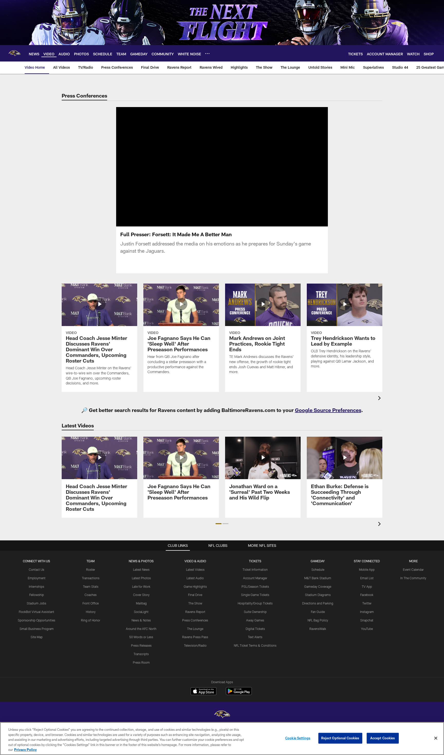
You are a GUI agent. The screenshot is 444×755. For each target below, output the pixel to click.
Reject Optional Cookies (340, 738)
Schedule (317, 569)
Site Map (37, 637)
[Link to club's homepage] (14, 53)
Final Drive (195, 594)
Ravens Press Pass (195, 637)
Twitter (367, 603)
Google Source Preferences (328, 410)
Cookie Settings (297, 738)
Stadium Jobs (36, 603)
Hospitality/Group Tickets (255, 603)
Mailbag (141, 603)
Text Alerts (255, 637)
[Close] (435, 738)
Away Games (255, 620)
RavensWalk (317, 628)
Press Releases (141, 645)
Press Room (141, 662)
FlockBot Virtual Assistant (36, 611)
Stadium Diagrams (318, 594)
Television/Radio (195, 645)
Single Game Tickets (255, 594)
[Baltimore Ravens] (222, 715)
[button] (205, 167)
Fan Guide (318, 611)
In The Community (413, 578)
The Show (195, 603)
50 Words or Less (141, 637)
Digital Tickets (255, 628)
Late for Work (141, 586)
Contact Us (36, 569)
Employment (36, 578)
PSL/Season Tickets (255, 586)
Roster (90, 569)
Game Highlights (195, 586)
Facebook (366, 594)
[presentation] (380, 398)
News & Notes (141, 620)
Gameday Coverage (317, 586)
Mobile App (367, 569)
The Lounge (195, 628)
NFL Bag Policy (318, 620)
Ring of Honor (90, 620)
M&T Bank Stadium (317, 578)
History (91, 611)
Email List (367, 578)
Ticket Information (255, 569)
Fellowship (36, 594)
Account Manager (255, 578)
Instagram (367, 611)
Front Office (90, 603)
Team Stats (90, 586)
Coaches (91, 594)
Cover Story (141, 594)
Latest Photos (141, 578)
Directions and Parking (317, 603)
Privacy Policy (25, 750)
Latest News (141, 569)
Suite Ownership (255, 611)
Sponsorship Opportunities (36, 620)
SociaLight (141, 611)
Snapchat (366, 620)
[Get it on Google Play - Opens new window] (238, 693)
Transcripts (141, 654)
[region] (222, 738)
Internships (36, 586)
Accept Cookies (382, 738)
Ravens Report (195, 611)
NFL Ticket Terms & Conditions (255, 645)
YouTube (367, 628)
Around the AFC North (141, 628)
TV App (367, 586)
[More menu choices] (207, 53)
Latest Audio (195, 578)
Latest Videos (195, 569)
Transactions (90, 578)
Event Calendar (413, 569)
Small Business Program (37, 628)
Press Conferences (195, 620)
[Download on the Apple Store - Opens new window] (203, 691)
